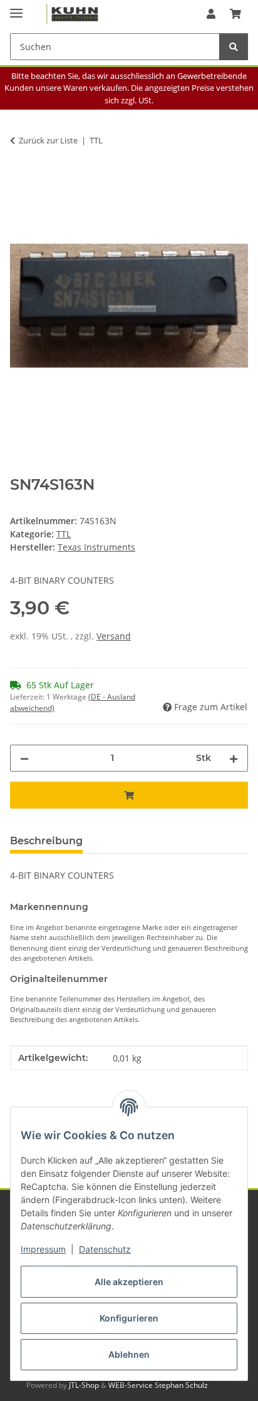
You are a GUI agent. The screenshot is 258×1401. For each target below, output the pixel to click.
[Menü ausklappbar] (16, 8)
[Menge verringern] (24, 758)
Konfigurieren (129, 1318)
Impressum (43, 1249)
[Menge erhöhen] (233, 758)
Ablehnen (129, 1354)
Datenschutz (105, 1249)
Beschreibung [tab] (46, 841)
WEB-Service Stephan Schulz (158, 1385)
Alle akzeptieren (129, 1281)
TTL (63, 534)
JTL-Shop (85, 1385)
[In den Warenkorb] (20, 180)
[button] (211, 13)
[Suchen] (233, 46)
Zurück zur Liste (48, 140)
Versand (113, 636)
